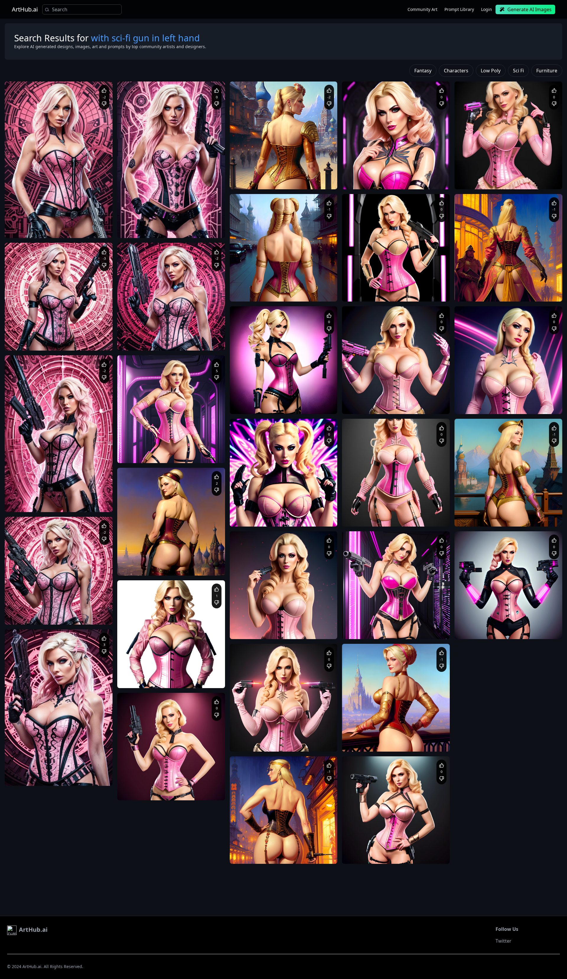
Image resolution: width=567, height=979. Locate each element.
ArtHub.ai (25, 9)
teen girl (370, 286)
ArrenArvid (479, 164)
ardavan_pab (143, 551)
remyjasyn (141, 326)
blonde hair (80, 229)
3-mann (363, 389)
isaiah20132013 (33, 761)
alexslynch (28, 213)
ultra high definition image (58, 223)
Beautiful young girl (477, 511)
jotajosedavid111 (259, 502)
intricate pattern (376, 292)
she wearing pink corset (47, 229)
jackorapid (253, 839)
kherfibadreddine (371, 727)
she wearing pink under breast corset (396, 405)
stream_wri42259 (371, 277)
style (127, 587)
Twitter (503, 941)
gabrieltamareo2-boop (38, 326)
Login (486, 9)
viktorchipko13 (145, 438)
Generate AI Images (529, 9)
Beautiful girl (22, 223)
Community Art (422, 9)
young (355, 286)
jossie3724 (366, 502)
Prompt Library (459, 9)
